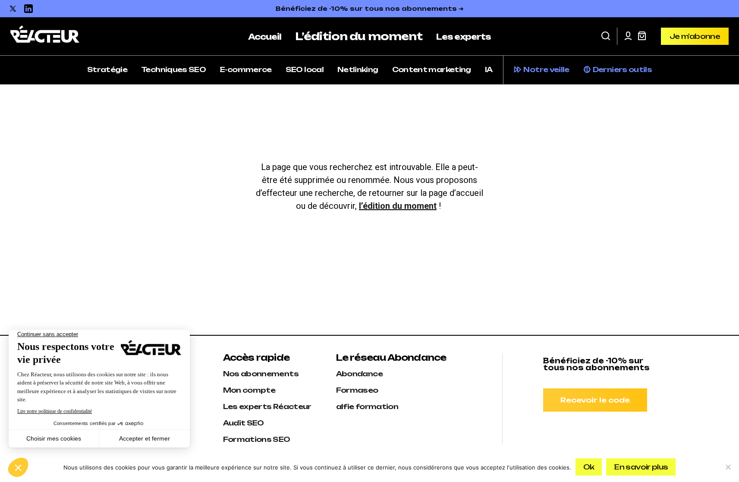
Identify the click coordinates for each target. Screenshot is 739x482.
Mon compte (249, 390)
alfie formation (367, 406)
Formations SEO (256, 439)
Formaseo (357, 390)
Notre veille (546, 69)
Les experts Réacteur (267, 406)
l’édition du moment (398, 206)
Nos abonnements (261, 373)
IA (489, 69)
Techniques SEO (173, 69)
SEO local (305, 69)
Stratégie (107, 69)
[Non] (728, 467)
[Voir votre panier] (642, 36)
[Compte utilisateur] (628, 36)
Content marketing (431, 69)
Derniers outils (622, 69)
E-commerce (246, 69)
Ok (588, 467)
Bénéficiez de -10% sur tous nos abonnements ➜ (370, 8)
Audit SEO (243, 423)
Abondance (359, 373)
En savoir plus (641, 467)
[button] (606, 36)
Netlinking (357, 69)
